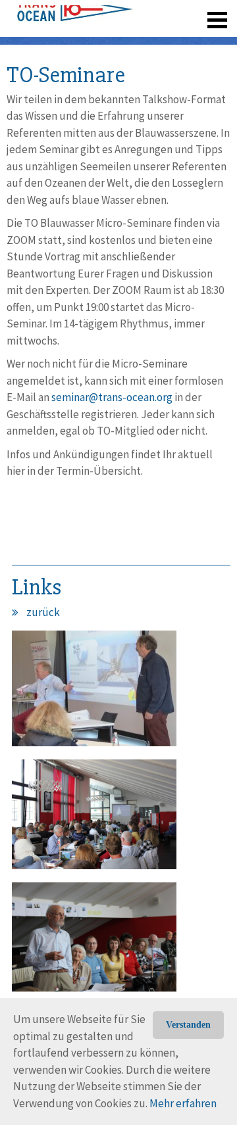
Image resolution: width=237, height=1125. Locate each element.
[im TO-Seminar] (94, 693)
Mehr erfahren (183, 1103)
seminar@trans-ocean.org (111, 397)
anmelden (198, 39)
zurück (43, 612)
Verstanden (188, 1025)
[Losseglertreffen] (94, 819)
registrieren (137, 39)
